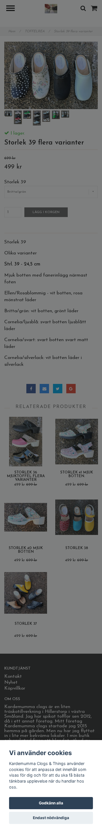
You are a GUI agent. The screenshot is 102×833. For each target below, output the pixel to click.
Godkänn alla (51, 803)
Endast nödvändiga (51, 817)
